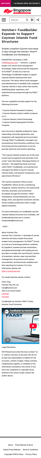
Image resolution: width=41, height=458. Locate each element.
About (10, 445)
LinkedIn (5, 294)
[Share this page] (37, 20)
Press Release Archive (24, 445)
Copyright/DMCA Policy (13, 454)
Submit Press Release (11, 450)
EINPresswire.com (10, 63)
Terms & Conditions (30, 450)
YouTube (5, 297)
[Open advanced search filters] (32, 19)
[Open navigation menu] (4, 20)
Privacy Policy (31, 454)
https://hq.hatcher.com (11, 271)
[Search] (27, 19)
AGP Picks (5, 3)
